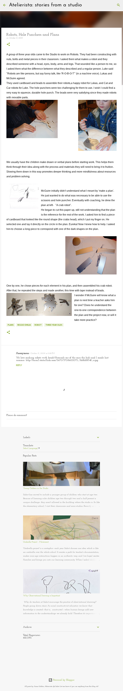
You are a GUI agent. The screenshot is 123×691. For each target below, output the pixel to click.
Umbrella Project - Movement (36, 542)
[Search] (86, 5)
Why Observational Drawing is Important (41, 595)
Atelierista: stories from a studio (45, 5)
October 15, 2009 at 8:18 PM (42, 353)
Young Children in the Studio (35, 488)
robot (38, 325)
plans (11, 325)
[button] (8, 44)
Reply (19, 365)
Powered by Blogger (63, 680)
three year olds (53, 325)
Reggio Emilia (24, 325)
